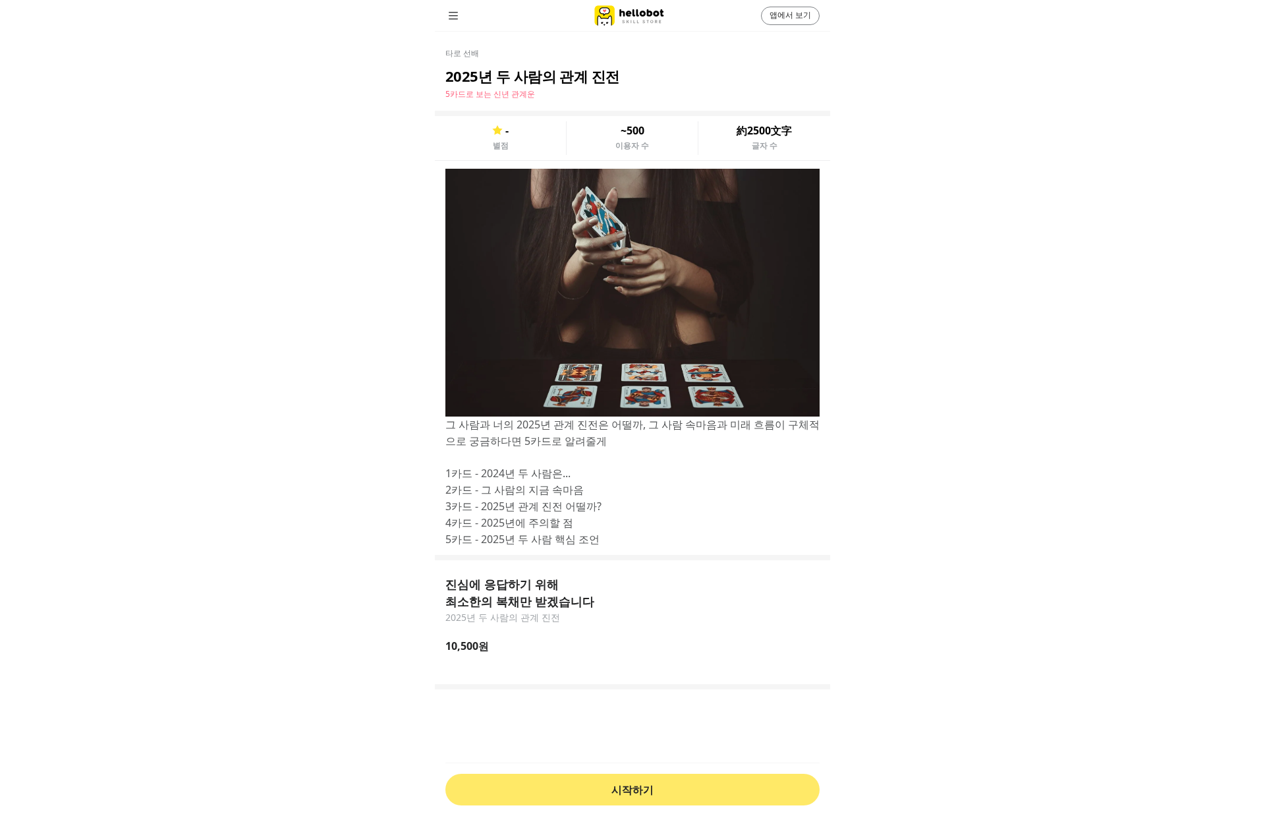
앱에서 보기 (790, 14)
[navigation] (471, 16)
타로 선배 (462, 53)
